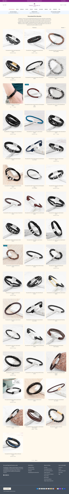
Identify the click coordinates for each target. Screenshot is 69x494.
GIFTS (50, 9)
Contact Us (60, 467)
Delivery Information (62, 470)
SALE (59, 9)
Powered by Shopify (12, 491)
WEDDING (46, 9)
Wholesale (30, 470)
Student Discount (47, 472)
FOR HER (31, 9)
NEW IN (17, 9)
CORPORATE (55, 9)
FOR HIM (26, 9)
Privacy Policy (46, 475)
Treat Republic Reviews (48, 469)
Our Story (45, 467)
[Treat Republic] (34, 5)
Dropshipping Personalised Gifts (33, 472)
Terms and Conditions (47, 479)
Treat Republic (7, 491)
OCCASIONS (41, 9)
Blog (59, 474)
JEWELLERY (22, 9)
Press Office (61, 472)
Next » (36, 460)
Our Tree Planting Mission (48, 470)
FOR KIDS (35, 9)
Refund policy (46, 477)
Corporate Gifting (31, 467)
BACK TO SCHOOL (11, 9)
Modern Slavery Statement (48, 480)
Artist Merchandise (31, 469)
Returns (60, 469)
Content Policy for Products (48, 474)
